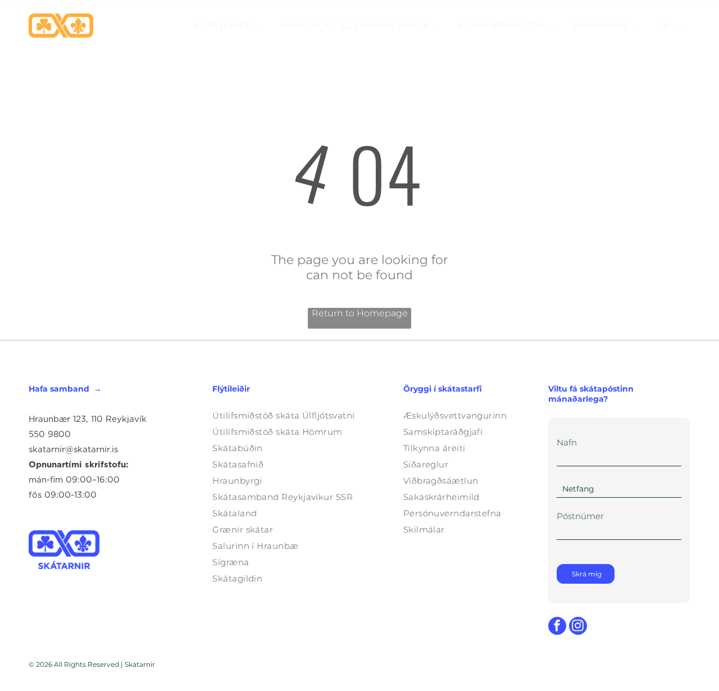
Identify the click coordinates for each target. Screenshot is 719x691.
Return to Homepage (360, 313)
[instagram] (578, 627)
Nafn (567, 442)
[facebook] (557, 627)
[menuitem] (228, 25)
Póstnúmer (580, 516)
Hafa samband (59, 389)
